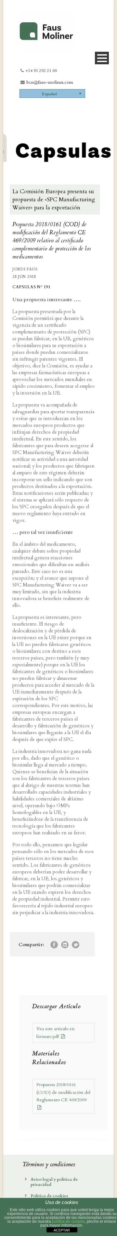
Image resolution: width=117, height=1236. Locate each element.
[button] (52, 93)
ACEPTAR (62, 1230)
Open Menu (102, 58)
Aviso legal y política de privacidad (54, 1182)
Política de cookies (49, 1196)
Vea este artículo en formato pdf (55, 1033)
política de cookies (68, 1221)
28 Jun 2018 (24, 276)
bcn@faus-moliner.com (49, 82)
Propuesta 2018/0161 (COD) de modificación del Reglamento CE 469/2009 (63, 1092)
